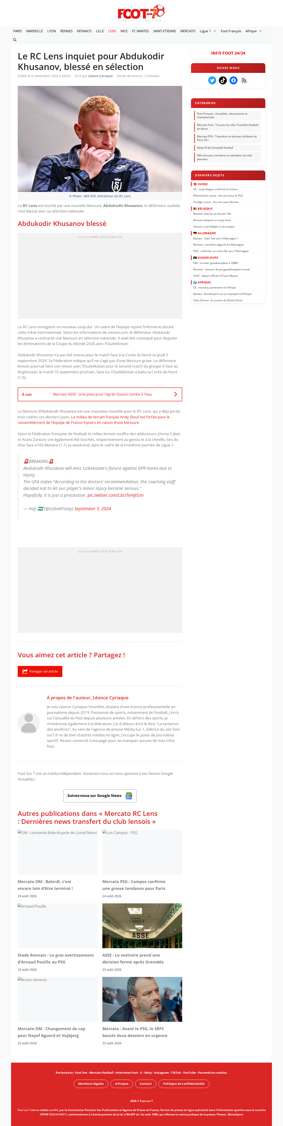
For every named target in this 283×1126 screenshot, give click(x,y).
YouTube (189, 1073)
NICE (124, 31)
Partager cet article (43, 671)
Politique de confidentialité (184, 1084)
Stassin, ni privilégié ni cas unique (213, 226)
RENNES (66, 31)
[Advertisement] (100, 277)
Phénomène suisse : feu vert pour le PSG (218, 195)
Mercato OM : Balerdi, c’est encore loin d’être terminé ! (45, 885)
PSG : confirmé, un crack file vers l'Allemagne (221, 251)
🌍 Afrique (202, 282)
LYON (51, 31)
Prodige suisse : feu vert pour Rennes (216, 201)
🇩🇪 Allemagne (204, 233)
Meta (148, 1073)
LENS (112, 31)
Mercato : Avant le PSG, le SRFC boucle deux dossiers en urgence (134, 1032)
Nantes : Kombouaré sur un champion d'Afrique (222, 294)
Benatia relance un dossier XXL (212, 213)
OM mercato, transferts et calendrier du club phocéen (224, 157)
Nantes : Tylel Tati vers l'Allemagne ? (215, 238)
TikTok (176, 1073)
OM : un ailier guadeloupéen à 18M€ (215, 263)
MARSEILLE (34, 31)
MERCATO (187, 31)
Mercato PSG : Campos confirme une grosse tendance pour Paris (134, 885)
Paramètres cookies (212, 1073)
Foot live (81, 1073)
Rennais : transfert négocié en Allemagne (218, 244)
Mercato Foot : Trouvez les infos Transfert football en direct (227, 127)
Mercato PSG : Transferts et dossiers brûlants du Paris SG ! (227, 138)
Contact (146, 1084)
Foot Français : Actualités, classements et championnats (222, 115)
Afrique (251, 31)
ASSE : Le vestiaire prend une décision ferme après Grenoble (133, 958)
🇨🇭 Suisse (200, 184)
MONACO (84, 31)
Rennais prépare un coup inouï (212, 220)
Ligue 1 (205, 31)
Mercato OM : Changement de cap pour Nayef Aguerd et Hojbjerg (51, 1032)
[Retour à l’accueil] (141, 12)
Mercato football (101, 1073)
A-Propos (121, 1084)
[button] (15, 39)
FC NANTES (140, 31)
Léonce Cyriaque (111, 697)
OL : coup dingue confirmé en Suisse (215, 189)
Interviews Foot (127, 1073)
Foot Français (231, 31)
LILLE (100, 31)
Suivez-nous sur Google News (94, 795)
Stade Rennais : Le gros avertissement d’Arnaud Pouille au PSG (56, 958)
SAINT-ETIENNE (164, 31)
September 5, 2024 (92, 508)
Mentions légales (91, 1084)
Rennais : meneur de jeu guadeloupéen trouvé (221, 269)
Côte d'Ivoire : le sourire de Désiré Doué (217, 300)
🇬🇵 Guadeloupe (205, 258)
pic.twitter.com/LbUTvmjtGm (115, 495)
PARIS (17, 31)
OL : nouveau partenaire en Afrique (214, 287)
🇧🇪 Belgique (202, 208)
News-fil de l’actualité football (215, 148)
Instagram (161, 1073)
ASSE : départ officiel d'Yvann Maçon (215, 275)
